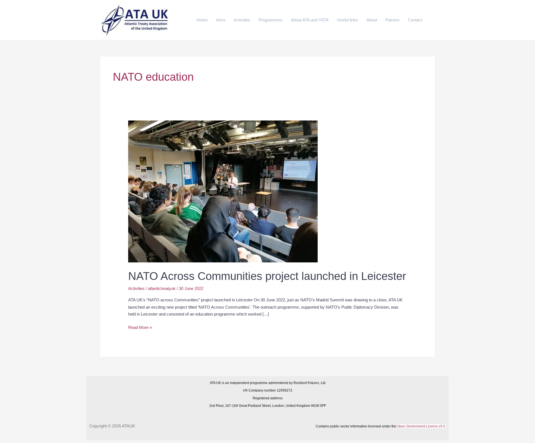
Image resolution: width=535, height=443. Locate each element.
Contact (415, 20)
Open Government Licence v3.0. (421, 426)
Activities (242, 20)
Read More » (140, 327)
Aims (220, 20)
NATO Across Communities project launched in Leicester (267, 276)
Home (202, 20)
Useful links (347, 20)
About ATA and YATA (310, 20)
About (371, 20)
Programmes (271, 20)
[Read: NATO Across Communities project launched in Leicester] (223, 191)
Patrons (392, 20)
